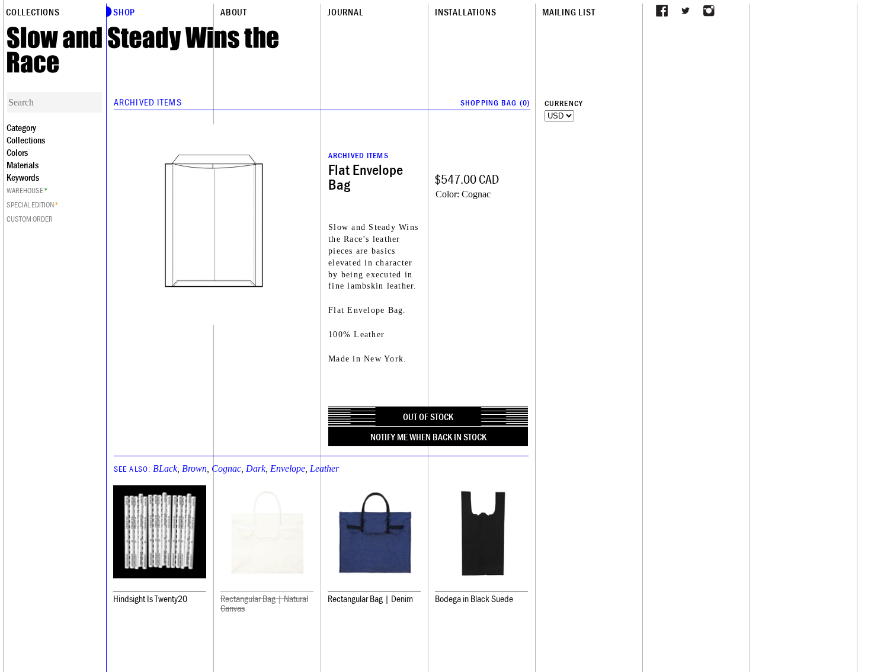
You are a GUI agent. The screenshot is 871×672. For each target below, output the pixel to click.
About (233, 12)
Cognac (226, 468)
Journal (346, 12)
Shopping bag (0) (495, 102)
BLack (165, 468)
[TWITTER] (685, 11)
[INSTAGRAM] (709, 11)
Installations (465, 12)
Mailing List (568, 12)
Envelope (287, 468)
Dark (255, 468)
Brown (194, 468)
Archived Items (148, 102)
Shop (124, 12)
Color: (447, 194)
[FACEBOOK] (662, 11)
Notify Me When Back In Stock (428, 437)
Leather (324, 468)
